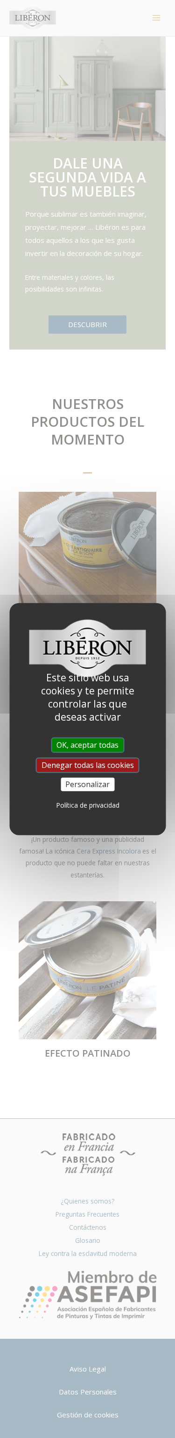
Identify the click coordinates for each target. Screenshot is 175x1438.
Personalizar (87, 784)
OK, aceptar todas (87, 744)
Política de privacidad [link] (87, 805)
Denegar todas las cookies (88, 764)
